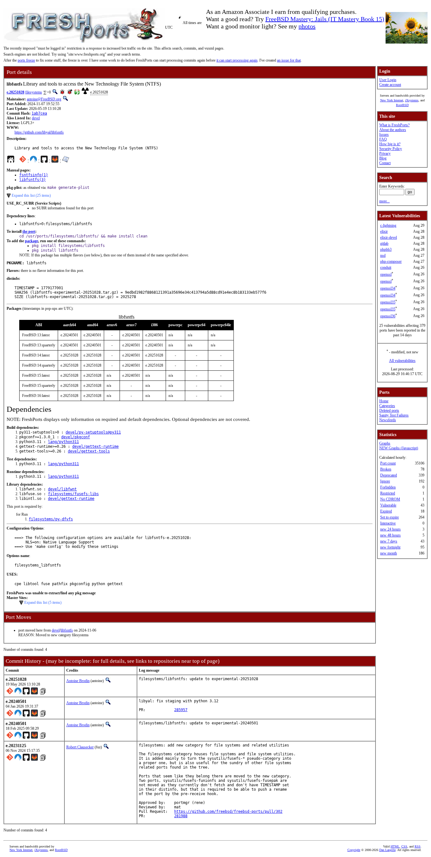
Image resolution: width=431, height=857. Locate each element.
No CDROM (390, 499)
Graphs (384, 443)
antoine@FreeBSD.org (44, 99)
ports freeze (26, 60)
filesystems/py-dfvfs (51, 519)
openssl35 (387, 302)
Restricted (387, 493)
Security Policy (390, 149)
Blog (383, 158)
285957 (180, 710)
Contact (385, 163)
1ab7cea (39, 113)
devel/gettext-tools (89, 451)
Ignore (385, 481)
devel (36, 118)
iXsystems (411, 100)
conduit (385, 267)
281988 (180, 816)
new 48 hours (390, 535)
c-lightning (388, 225)
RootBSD (402, 105)
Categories (387, 406)
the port (28, 231)
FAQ (383, 139)
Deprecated (388, 475)
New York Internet (391, 100)
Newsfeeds (387, 420)
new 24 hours (390, 529)
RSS (418, 846)
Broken (385, 469)
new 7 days (388, 541)
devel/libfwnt (62, 489)
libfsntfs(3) (32, 179)
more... (384, 201)
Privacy (385, 153)
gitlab (384, 243)
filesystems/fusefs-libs (73, 494)
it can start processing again (236, 60)
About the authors (392, 130)
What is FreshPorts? (394, 125)
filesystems (33, 92)
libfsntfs (67, 630)
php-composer (391, 261)
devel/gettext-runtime (95, 446)
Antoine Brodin (78, 681)
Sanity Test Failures (394, 415)
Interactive (388, 523)
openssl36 (387, 316)
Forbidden (388, 487)
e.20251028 (15, 92)
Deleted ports (389, 410)
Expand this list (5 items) (43, 602)
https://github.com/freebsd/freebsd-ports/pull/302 (228, 811)
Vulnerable (388, 505)
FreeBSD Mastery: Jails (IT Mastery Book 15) (324, 18)
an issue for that (289, 60)
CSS (404, 846)
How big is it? (389, 144)
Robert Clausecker (80, 747)
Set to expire (389, 517)
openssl (386, 274)
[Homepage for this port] (11, 161)
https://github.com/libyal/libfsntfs (39, 132)
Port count (388, 463)
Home (383, 401)
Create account (390, 84)
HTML (395, 846)
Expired (386, 511)
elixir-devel (388, 237)
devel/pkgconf (75, 437)
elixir (384, 231)
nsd (383, 255)
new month (388, 553)
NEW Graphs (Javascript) (398, 448)
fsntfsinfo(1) (33, 175)
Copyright (353, 850)
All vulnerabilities (402, 360)
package (31, 241)
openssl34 (387, 288)
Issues (384, 134)
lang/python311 (63, 442)
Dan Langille (387, 850)
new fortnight (390, 547)
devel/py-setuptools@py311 (93, 432)
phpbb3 (386, 249)
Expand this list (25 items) (31, 195)
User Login (387, 80)
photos (307, 26)
